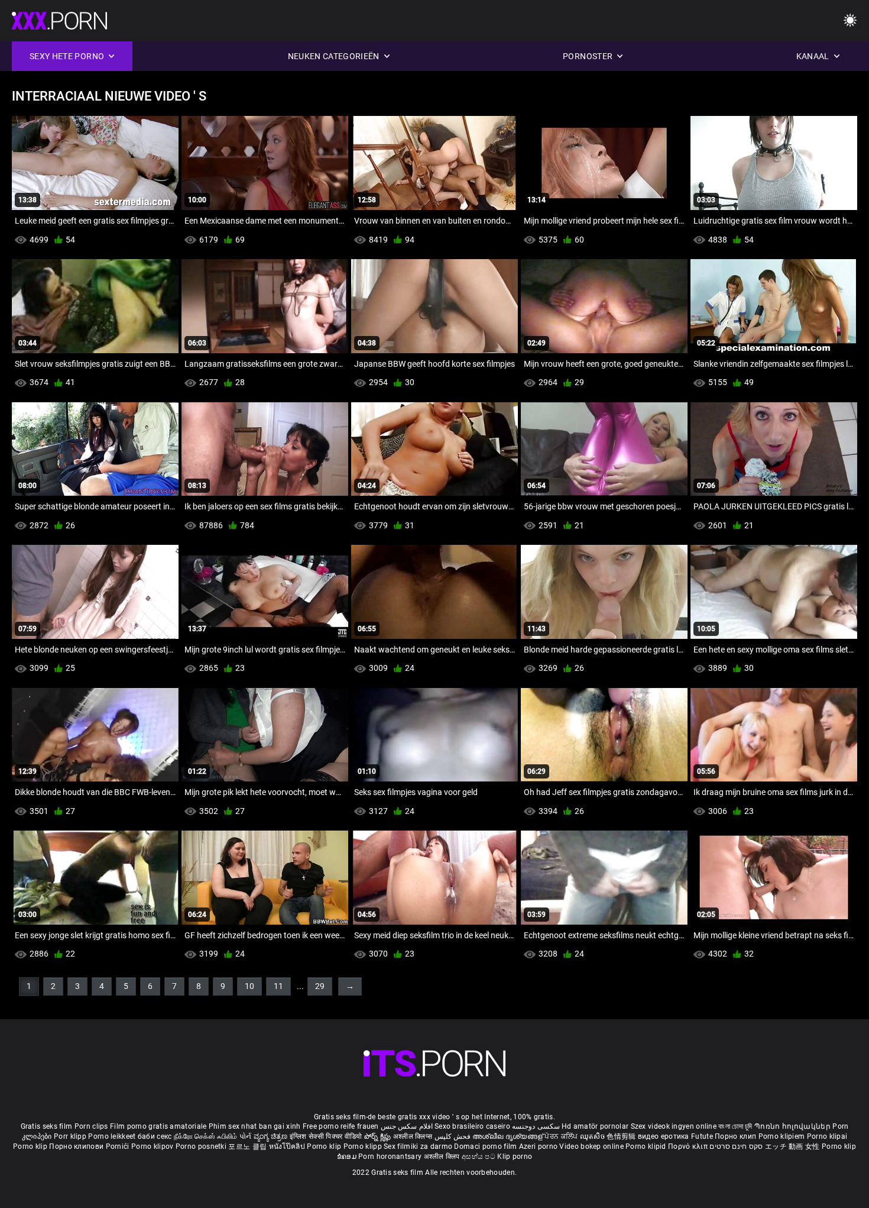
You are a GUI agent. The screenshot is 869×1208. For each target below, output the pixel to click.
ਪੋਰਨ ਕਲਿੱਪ (561, 1136)
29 (320, 986)
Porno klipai (827, 1136)
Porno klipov (153, 1146)
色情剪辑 (622, 1136)
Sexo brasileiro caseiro (472, 1126)
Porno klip (31, 1146)
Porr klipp (71, 1136)
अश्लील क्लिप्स (413, 1136)
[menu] (850, 21)
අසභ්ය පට (479, 1156)
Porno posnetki (202, 1146)
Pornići (118, 1146)
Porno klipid (646, 1146)
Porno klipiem (782, 1136)
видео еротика (663, 1136)
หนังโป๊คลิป (288, 1146)
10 (249, 986)
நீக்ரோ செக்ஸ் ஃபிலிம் (206, 1136)
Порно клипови (77, 1146)
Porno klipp (363, 1146)
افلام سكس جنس (407, 1126)
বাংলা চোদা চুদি (735, 1126)
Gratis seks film (47, 1126)
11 (278, 986)
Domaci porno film (485, 1146)
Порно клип (736, 1136)
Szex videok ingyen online (674, 1126)
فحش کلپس (453, 1136)
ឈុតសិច (593, 1136)
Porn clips (92, 1126)
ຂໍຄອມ (348, 1156)
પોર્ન (245, 1136)
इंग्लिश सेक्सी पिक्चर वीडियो (326, 1136)
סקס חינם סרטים (736, 1146)
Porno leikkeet (113, 1136)
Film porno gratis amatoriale (158, 1126)
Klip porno (514, 1156)
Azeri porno (539, 1146)
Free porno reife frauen (341, 1126)
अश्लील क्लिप (443, 1156)
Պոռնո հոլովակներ (793, 1126)
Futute (702, 1136)
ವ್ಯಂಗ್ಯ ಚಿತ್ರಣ (272, 1136)
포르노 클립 (248, 1146)
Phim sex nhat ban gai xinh (255, 1126)
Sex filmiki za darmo (418, 1146)
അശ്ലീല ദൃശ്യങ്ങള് (508, 1136)
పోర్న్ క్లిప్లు (378, 1136)
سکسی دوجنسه (535, 1126)
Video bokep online (591, 1146)
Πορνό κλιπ (688, 1146)
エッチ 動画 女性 (792, 1146)
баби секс (155, 1136)
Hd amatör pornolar (595, 1126)
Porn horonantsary (390, 1156)
